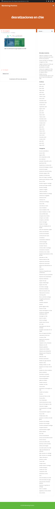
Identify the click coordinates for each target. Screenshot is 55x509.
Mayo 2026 (41, 90)
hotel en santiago (43, 320)
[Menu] (53, 5)
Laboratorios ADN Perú (44, 335)
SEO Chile (41, 433)
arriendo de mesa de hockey (45, 171)
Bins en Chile (42, 181)
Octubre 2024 (42, 123)
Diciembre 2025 (42, 100)
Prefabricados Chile (43, 415)
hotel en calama (42, 318)
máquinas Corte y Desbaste (45, 343)
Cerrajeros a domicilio (44, 220)
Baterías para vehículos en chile (46, 179)
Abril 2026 (41, 92)
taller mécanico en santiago (45, 453)
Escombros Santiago (43, 286)
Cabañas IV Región (43, 189)
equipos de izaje (42, 280)
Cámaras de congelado (44, 195)
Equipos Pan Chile (43, 284)
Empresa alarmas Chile (44, 259)
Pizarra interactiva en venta (45, 402)
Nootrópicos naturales (44, 374)
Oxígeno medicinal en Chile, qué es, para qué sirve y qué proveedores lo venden (46, 65)
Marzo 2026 (42, 94)
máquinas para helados (44, 349)
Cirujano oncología (43, 224)
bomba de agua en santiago (45, 183)
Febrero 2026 (42, 96)
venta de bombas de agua (45, 479)
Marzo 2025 (42, 114)
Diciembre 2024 (42, 118)
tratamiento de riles (43, 473)
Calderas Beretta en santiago (45, 193)
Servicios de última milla (44, 441)
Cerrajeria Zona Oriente (44, 216)
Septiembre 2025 (43, 106)
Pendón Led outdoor (43, 392)
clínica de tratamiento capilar (45, 229)
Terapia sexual (42, 463)
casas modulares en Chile (44, 211)
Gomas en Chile (42, 308)
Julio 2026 (41, 86)
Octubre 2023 (42, 139)
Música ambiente (43, 372)
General (41, 304)
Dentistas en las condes (44, 251)
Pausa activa (42, 386)
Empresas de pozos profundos (46, 274)
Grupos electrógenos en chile (45, 310)
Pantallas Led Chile (43, 384)
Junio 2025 (41, 112)
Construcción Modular (44, 233)
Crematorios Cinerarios (44, 249)
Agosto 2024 (42, 125)
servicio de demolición (44, 435)
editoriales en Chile (43, 257)
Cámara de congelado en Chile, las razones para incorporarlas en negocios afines (46, 70)
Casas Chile (41, 203)
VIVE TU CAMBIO (43, 488)
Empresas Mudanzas (43, 278)
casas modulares (43, 207)
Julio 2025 (41, 110)
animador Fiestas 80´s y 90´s (45, 161)
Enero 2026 (41, 98)
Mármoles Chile (42, 356)
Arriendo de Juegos (43, 169)
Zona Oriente (42, 492)
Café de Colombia (43, 191)
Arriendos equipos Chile (44, 173)
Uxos (40, 475)
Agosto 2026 (42, 84)
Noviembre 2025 (43, 102)
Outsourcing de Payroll (44, 376)
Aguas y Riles (42, 155)
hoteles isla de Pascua (44, 322)
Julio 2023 (41, 141)
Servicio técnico (42, 439)
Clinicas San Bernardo (44, 231)
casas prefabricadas (43, 213)
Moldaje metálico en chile (44, 364)
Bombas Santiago (43, 187)
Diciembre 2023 (42, 137)
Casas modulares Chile (44, 209)
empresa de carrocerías (44, 261)
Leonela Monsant (6, 32)
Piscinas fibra (42, 398)
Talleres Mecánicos (43, 457)
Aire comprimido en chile (44, 157)
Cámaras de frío (42, 197)
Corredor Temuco (43, 245)
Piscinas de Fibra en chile (44, 396)
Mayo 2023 (41, 145)
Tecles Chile (41, 461)
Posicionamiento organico (45, 411)
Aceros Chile (42, 153)
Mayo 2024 (41, 129)
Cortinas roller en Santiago (45, 247)
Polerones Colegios (43, 406)
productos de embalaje (44, 421)
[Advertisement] (14, 59)
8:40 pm (13, 32)
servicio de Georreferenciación (45, 437)
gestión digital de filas (44, 306)
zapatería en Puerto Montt (45, 490)
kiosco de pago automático (45, 333)
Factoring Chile (42, 294)
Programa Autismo (43, 427)
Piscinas (41, 394)
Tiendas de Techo (43, 469)
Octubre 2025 (42, 104)
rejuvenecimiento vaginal (44, 429)
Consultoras (41, 237)
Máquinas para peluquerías (45, 351)
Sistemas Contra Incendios (45, 443)
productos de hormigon (44, 423)
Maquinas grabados (43, 347)
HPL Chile (41, 324)
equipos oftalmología (43, 282)
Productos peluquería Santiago (46, 425)
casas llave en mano (43, 205)
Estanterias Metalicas (43, 288)
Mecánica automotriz (43, 358)
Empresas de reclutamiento (45, 276)
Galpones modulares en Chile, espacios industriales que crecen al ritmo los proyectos (46, 57)
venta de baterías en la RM (45, 477)
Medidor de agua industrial (45, 360)
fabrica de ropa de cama (44, 290)
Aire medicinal (42, 159)
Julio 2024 (41, 127)
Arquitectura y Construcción (45, 165)
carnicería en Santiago (44, 201)
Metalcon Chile (42, 362)
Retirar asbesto (42, 431)
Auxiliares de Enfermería (44, 175)
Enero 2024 (41, 135)
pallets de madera (43, 380)
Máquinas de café (43, 345)
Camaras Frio (42, 199)
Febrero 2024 (42, 133)
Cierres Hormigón (43, 222)
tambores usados (43, 459)
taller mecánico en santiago (45, 455)
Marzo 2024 (42, 131)
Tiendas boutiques (43, 467)
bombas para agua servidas (45, 185)
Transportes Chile (43, 471)
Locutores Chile (42, 337)
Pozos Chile (41, 413)
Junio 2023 (41, 143)
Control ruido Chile (43, 243)
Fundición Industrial (43, 302)
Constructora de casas (44, 235)
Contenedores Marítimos (44, 239)
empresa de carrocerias (44, 263)
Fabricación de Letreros (44, 292)
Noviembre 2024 (43, 120)
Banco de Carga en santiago (45, 177)
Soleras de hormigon (43, 445)
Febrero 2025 (42, 116)
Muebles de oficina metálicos (45, 370)
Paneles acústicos (43, 382)
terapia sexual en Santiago (45, 465)
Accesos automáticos (44, 151)
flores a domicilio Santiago (45, 297)
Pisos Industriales (43, 400)
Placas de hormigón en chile (45, 404)
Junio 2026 (41, 88)
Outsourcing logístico (43, 378)
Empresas (41, 269)
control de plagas (43, 241)
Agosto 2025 (42, 108)
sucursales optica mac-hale (45, 447)
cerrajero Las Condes (44, 218)
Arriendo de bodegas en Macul (46, 167)
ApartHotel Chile (42, 163)
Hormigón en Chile (43, 316)
